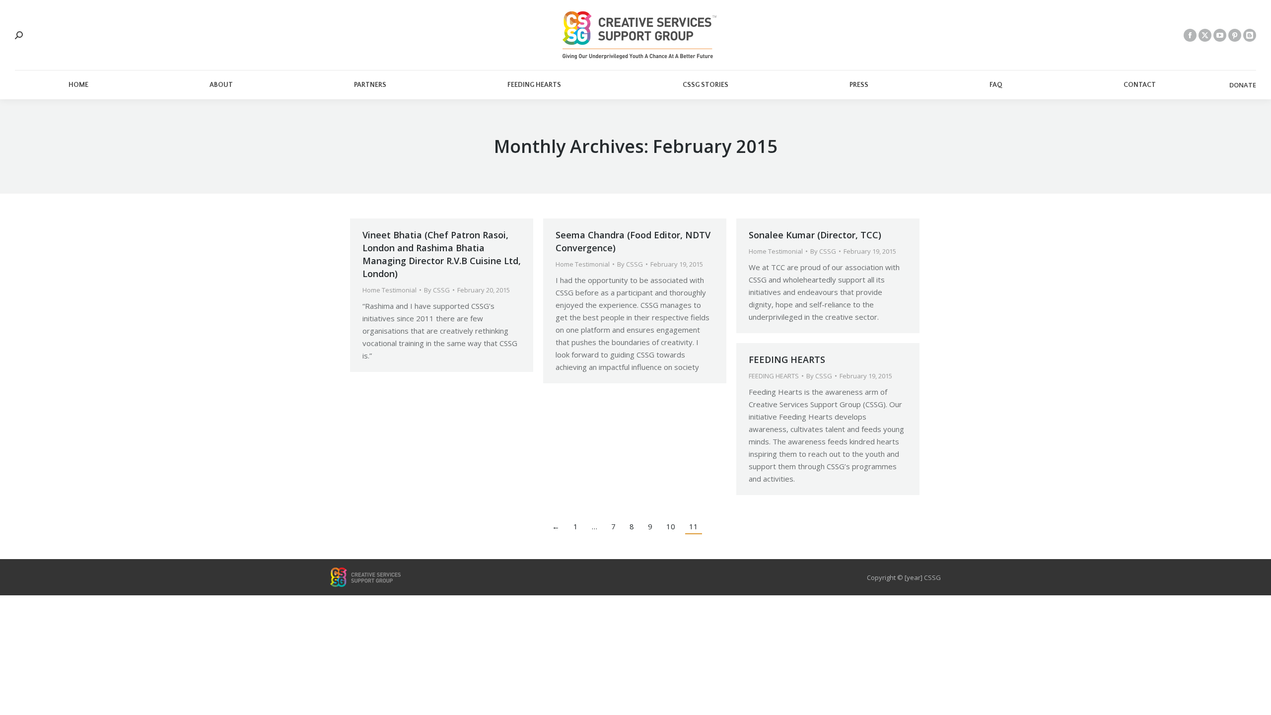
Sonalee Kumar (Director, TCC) (815, 235)
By (437, 290)
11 (693, 526)
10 (670, 526)
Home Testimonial (389, 290)
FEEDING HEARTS (787, 359)
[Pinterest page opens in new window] (1234, 35)
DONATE (1242, 85)
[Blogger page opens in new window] (1249, 35)
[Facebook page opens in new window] (1190, 35)
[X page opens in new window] (1205, 35)
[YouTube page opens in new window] (1219, 35)
